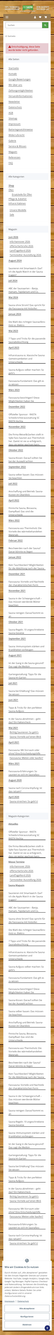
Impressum (10, 1301)
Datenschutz (23, 1301)
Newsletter (14, 101)
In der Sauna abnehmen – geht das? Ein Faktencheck (25, 720)
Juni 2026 (13, 237)
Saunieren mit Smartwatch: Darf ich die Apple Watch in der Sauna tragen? (26, 272)
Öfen (11, 190)
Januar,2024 (15, 314)
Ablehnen (27, 1324)
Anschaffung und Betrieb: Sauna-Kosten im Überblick (26, 493)
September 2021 (17, 638)
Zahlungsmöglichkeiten (21, 90)
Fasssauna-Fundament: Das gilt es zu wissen (26, 382)
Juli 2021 (13, 683)
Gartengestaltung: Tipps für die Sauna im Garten (25, 676)
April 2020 (14, 796)
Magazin (13, 151)
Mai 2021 (13, 727)
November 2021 (17, 590)
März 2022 (14, 520)
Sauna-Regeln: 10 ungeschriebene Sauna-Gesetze (26, 631)
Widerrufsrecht (17, 135)
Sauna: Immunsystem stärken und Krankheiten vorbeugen (26, 648)
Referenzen (14, 157)
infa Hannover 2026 (20, 241)
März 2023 (14, 389)
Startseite (14, 68)
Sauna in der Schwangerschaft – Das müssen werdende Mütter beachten (25, 602)
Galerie (12, 140)
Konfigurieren (27, 1316)
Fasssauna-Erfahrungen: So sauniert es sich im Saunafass (24, 773)
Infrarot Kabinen (17, 203)
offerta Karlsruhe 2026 (21, 246)
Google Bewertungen (20, 79)
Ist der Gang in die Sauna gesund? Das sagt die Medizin (26, 665)
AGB (11, 112)
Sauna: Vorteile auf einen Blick (25, 736)
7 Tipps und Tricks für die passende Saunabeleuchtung (27, 340)
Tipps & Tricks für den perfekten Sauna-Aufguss (25, 709)
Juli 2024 (13, 280)
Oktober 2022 (16, 450)
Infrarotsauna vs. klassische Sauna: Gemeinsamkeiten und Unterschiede (27, 359)
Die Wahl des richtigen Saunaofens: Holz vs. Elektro (27, 323)
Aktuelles (13, 824)
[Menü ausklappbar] (7, 17)
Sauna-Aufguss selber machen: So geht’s (26, 371)
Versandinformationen (20, 96)
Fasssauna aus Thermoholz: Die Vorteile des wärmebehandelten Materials (25, 531)
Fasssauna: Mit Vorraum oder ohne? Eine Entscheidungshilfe (24, 752)
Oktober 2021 (16, 621)
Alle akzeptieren (27, 1308)
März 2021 (14, 763)
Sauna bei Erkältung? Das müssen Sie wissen (26, 692)
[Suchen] (45, 25)
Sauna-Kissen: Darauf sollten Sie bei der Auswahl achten (25, 459)
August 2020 (15, 780)
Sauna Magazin (16, 885)
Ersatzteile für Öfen (22, 194)
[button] (35, 17)
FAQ (11, 162)
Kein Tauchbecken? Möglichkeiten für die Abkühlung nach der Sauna (26, 566)
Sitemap (13, 118)
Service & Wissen (17, 146)
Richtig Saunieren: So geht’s (24, 732)
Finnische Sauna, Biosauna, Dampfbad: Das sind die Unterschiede (23, 511)
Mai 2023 (13, 330)
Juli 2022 (13, 483)
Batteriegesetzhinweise (21, 129)
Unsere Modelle (18, 210)
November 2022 (17, 426)
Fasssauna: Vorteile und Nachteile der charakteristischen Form (26, 583)
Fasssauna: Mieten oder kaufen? (26, 757)
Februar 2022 (16, 540)
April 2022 (14, 500)
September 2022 (17, 466)
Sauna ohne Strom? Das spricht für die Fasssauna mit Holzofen (27, 307)
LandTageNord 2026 (20, 250)
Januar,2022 (15, 557)
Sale (12, 214)
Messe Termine (16, 861)
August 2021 (15, 655)
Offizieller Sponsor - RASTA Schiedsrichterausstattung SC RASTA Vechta (24, 418)
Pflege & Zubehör (18, 198)
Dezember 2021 (17, 573)
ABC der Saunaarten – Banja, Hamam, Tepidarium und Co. (24, 290)
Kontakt (13, 73)
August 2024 (15, 260)
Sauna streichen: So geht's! (24, 801)
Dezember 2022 (17, 406)
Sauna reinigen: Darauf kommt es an (26, 614)
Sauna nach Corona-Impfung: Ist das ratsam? (25, 789)
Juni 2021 (13, 699)
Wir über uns (15, 84)
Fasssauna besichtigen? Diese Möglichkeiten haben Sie (24, 399)
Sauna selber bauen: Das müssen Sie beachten (26, 476)
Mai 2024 (13, 297)
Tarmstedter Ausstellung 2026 (25, 254)
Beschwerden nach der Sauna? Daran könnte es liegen (25, 550)
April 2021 (14, 742)
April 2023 (14, 347)
